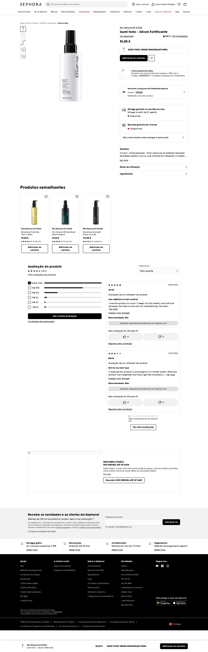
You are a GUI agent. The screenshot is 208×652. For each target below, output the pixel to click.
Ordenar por (144, 266)
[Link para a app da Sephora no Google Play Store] (163, 602)
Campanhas (57, 612)
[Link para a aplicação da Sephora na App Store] (179, 602)
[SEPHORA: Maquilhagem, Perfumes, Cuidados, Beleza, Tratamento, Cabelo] (31, 4)
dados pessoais (63, 527)
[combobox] (159, 271)
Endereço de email (113, 517)
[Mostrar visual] (23, 29)
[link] (65, 316)
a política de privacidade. (89, 527)
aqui (53, 610)
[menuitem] (140, 4)
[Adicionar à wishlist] (46, 197)
